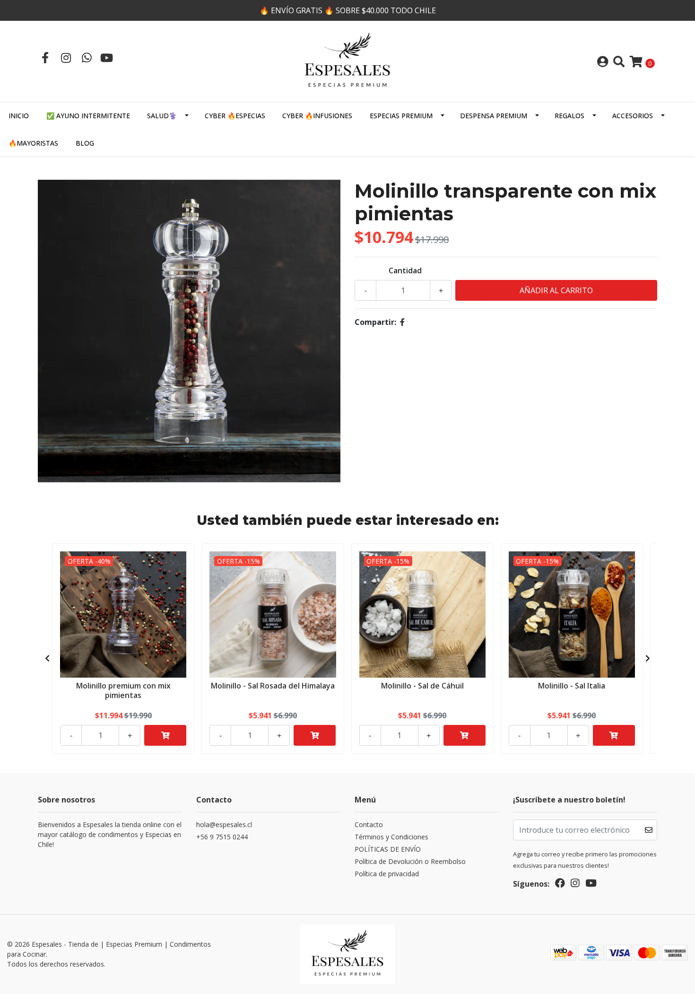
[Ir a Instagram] (66, 57)
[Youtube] (106, 57)
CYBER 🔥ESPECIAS (235, 115)
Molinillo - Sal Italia (571, 685)
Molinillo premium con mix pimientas (123, 690)
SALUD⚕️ (162, 115)
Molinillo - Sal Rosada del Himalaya (273, 685)
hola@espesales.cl (224, 824)
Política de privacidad (387, 873)
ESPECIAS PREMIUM (401, 115)
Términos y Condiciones (391, 836)
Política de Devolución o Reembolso (410, 861)
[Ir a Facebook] (45, 57)
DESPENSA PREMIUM (493, 115)
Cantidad (405, 270)
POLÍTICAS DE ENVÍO (388, 849)
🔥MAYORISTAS (33, 143)
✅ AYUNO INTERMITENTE (88, 115)
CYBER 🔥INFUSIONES (317, 115)
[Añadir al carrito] (165, 735)
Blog (85, 143)
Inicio (19, 115)
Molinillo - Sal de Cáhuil (422, 685)
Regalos (569, 115)
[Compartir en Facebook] (402, 322)
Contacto (369, 824)
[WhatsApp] (86, 57)
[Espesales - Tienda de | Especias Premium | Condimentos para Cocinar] (347, 60)
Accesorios (632, 115)
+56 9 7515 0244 (222, 836)
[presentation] (47, 658)
